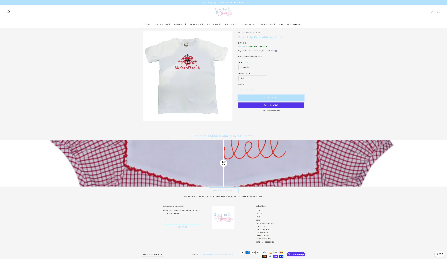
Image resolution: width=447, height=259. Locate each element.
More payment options (271, 111)
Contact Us (261, 226)
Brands (259, 214)
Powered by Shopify (225, 254)
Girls (258, 220)
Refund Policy (262, 233)
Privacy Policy (262, 230)
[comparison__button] (223, 163)
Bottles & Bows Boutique (208, 254)
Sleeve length (244, 73)
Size (245, 62)
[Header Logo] (223, 11)
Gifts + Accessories (265, 242)
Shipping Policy (263, 236)
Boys (258, 217)
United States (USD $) (151, 254)
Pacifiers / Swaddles (265, 223)
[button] (8, 11)
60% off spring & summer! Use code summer (223, 2)
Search (259, 211)
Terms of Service (263, 239)
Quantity (242, 84)
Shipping (242, 46)
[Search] (8, 11)
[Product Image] (187, 76)
